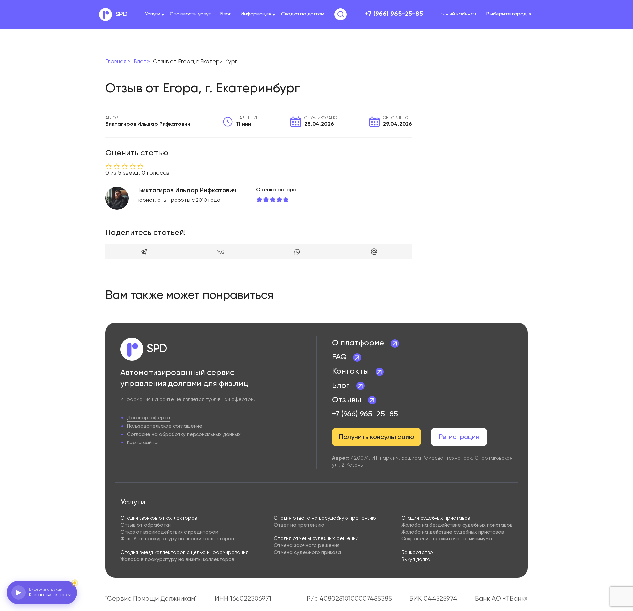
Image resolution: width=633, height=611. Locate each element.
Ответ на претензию (299, 525)
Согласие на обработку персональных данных (184, 434)
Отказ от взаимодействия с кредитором (169, 532)
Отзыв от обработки (145, 525)
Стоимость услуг (190, 14)
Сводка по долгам (302, 14)
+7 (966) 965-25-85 (394, 14)
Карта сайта (142, 442)
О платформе (358, 343)
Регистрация (459, 437)
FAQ (339, 357)
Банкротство (417, 552)
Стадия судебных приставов (435, 518)
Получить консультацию (376, 437)
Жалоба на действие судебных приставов (452, 532)
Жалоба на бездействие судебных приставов (457, 525)
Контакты (350, 371)
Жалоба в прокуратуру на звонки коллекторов (177, 538)
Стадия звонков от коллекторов (158, 518)
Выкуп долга (415, 559)
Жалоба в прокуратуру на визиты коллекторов (177, 559)
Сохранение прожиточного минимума (446, 538)
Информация (256, 14)
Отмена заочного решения (306, 545)
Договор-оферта (148, 417)
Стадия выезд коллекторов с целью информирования (184, 552)
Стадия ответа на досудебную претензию (325, 518)
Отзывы (346, 400)
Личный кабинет (456, 14)
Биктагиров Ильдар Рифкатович (187, 190)
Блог (225, 14)
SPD (121, 14)
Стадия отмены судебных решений (316, 538)
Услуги (152, 14)
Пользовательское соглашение (164, 426)
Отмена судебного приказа (307, 552)
